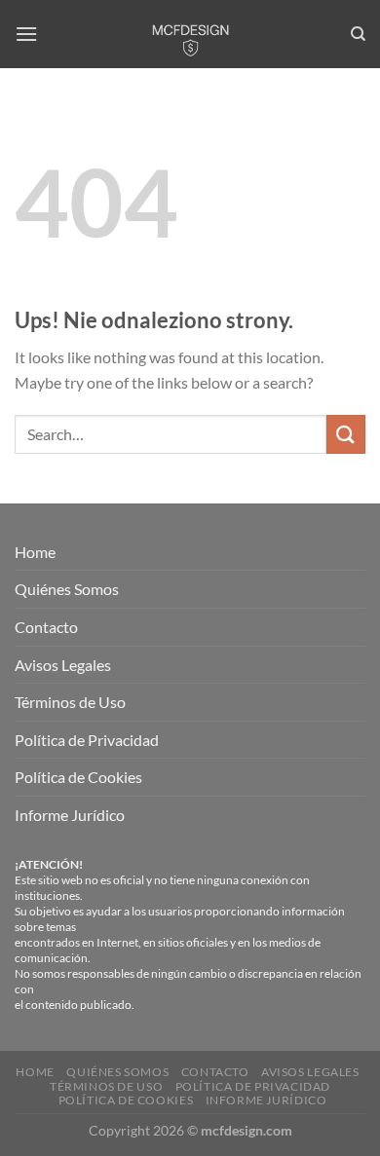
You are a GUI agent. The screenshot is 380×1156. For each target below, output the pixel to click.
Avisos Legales (63, 664)
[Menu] (26, 33)
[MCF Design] (190, 34)
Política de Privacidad (87, 739)
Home (35, 551)
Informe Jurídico (70, 814)
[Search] (358, 34)
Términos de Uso (70, 701)
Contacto (46, 626)
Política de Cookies (78, 776)
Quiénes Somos (67, 588)
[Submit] (345, 434)
